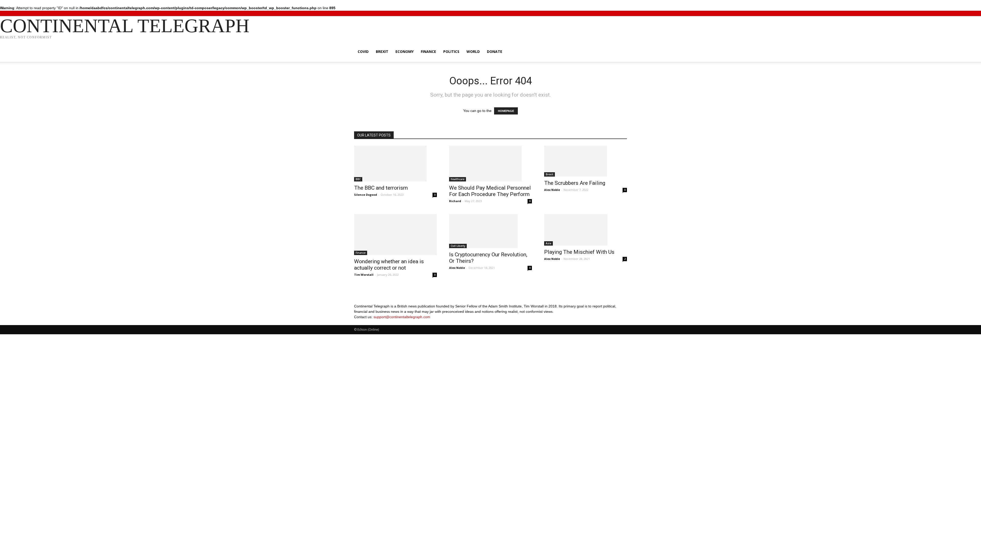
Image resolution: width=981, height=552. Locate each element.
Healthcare (457, 179)
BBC (358, 179)
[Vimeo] (364, 322)
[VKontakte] (367, 322)
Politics (451, 51)
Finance (428, 51)
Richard (455, 201)
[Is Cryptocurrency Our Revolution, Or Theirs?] (490, 231)
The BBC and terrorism (381, 188)
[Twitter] (360, 322)
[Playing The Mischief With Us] (585, 229)
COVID (363, 51)
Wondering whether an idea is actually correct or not (389, 264)
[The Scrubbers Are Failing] (585, 161)
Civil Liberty (458, 246)
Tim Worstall (363, 275)
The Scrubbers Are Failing (574, 183)
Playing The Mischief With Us (579, 252)
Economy (404, 51)
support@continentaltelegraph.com (401, 317)
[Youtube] (370, 322)
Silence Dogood (365, 195)
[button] (621, 52)
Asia (548, 243)
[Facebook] (356, 322)
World (473, 51)
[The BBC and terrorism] (395, 163)
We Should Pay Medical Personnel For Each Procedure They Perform (490, 191)
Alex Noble (552, 190)
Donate (494, 51)
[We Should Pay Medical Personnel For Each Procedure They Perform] (490, 163)
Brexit (382, 51)
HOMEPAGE (506, 110)
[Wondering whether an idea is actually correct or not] (395, 234)
